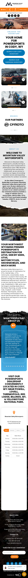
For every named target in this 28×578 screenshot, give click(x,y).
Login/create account (14, 13)
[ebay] (18, 15)
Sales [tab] (6, 430)
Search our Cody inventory (14, 53)
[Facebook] (9, 15)
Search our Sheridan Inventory (14, 61)
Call (10, 10)
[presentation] (4, 79)
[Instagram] (15, 15)
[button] (12, 88)
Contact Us (14, 534)
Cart (15, 10)
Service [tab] (12, 430)
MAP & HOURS (23, 9)
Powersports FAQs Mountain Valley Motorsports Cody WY (14, 530)
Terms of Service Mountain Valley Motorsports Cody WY (14, 525)
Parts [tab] (18, 430)
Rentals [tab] (24, 430)
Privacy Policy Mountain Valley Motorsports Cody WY (14, 520)
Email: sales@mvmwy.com (14, 543)
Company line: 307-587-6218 (14, 538)
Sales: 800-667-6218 (14, 541)
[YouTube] (12, 15)
